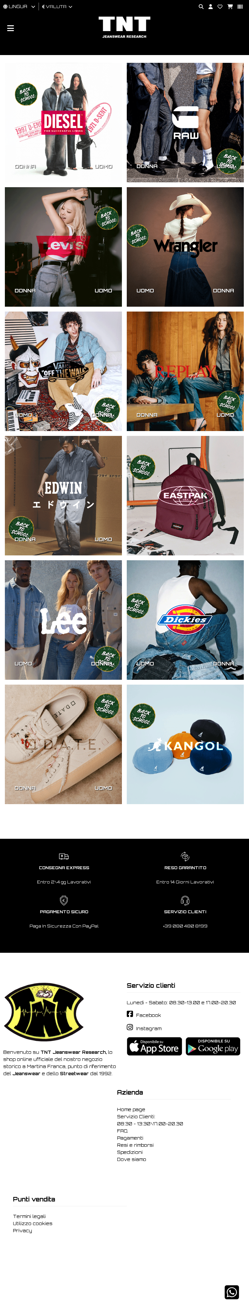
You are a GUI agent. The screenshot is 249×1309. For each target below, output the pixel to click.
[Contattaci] (217, 7)
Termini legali (29, 1216)
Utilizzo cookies (33, 1223)
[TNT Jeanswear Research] (124, 37)
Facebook (148, 1015)
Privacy (22, 1230)
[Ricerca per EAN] (238, 7)
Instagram (148, 1028)
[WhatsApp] (232, 1296)
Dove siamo (131, 1159)
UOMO (103, 166)
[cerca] (199, 7)
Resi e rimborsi (135, 1145)
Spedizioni (130, 1152)
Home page (131, 1109)
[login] (208, 7)
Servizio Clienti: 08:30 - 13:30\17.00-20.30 (150, 1120)
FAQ (122, 1130)
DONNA (25, 166)
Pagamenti (130, 1138)
